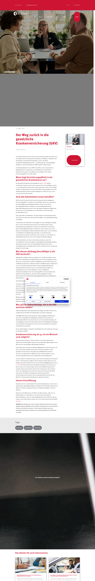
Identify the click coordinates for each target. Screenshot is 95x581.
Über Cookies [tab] (62, 282)
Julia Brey (69, 146)
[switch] (42, 297)
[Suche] (70, 16)
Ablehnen (33, 301)
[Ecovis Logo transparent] (20, 12)
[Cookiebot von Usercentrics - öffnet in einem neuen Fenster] (64, 279)
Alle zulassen (61, 301)
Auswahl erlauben (47, 301)
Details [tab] (47, 282)
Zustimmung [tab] (32, 282)
